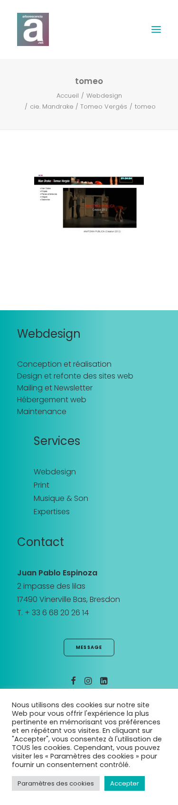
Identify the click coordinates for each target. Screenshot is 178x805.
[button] (156, 29)
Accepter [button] (124, 783)
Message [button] (89, 647)
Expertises (52, 511)
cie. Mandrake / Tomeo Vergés (78, 106)
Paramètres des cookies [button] (56, 783)
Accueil (67, 95)
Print (41, 485)
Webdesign (104, 95)
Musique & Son (61, 498)
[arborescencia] (33, 29)
